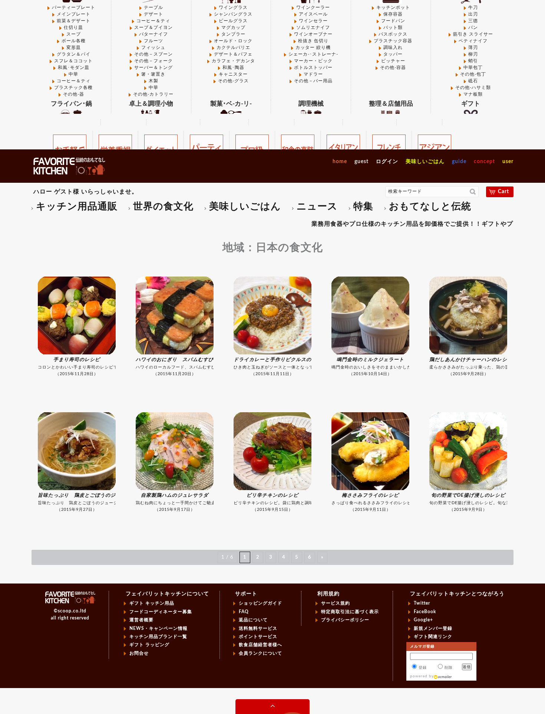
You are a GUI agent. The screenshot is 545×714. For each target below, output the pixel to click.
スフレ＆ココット (73, 61)
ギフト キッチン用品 (151, 603)
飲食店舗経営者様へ (260, 644)
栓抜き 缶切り (313, 41)
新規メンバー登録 (433, 628)
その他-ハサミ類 (473, 87)
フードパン (393, 21)
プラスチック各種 (73, 87)
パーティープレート (73, 7)
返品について (253, 620)
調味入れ (393, 47)
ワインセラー (313, 21)
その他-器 (73, 94)
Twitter (422, 603)
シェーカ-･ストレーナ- (313, 54)
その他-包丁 (473, 74)
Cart (503, 191)
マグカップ (233, 27)
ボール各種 (74, 41)
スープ (73, 34)
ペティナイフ (473, 41)
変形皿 (73, 47)
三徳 (473, 21)
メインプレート (73, 14)
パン (473, 27)
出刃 (473, 14)
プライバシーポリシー (345, 620)
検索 (472, 191)
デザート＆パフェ (233, 54)
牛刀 (473, 7)
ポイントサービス (258, 636)
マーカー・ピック (313, 61)
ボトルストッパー (313, 67)
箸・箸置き (153, 74)
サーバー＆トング (153, 67)
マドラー (313, 74)
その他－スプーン (153, 54)
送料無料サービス (258, 628)
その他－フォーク (153, 61)
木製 (153, 81)
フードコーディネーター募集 (160, 611)
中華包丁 (473, 67)
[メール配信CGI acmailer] (443, 676)
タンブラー (233, 34)
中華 (73, 74)
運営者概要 (141, 620)
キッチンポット (393, 7)
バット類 (393, 27)
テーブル (153, 7)
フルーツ (153, 41)
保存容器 (393, 14)
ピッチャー (393, 61)
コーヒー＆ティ (73, 81)
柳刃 (473, 54)
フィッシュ (153, 47)
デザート (153, 14)
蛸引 (473, 61)
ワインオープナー (313, 34)
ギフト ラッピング (149, 644)
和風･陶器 (233, 67)
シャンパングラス (233, 14)
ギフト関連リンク (433, 636)
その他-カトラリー (153, 94)
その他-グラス (233, 81)
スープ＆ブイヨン (153, 27)
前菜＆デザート (73, 21)
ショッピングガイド (260, 603)
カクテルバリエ (233, 47)
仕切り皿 (73, 27)
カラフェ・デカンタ (233, 61)
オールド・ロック (233, 41)
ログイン (387, 161)
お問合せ (139, 653)
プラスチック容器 (393, 41)
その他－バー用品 (313, 81)
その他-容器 (393, 67)
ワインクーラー (313, 7)
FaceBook (425, 611)
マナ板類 (473, 94)
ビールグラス (233, 21)
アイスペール (313, 14)
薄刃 (473, 47)
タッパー (393, 54)
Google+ (423, 620)
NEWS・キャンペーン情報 (158, 628)
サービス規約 (335, 603)
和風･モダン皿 (73, 67)
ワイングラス (233, 7)
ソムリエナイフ (313, 27)
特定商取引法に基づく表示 (350, 611)
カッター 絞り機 (313, 47)
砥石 (473, 81)
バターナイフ (153, 34)
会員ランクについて (260, 653)
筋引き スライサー (473, 34)
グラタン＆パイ (73, 54)
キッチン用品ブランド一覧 (158, 636)
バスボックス (393, 34)
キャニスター (233, 74)
